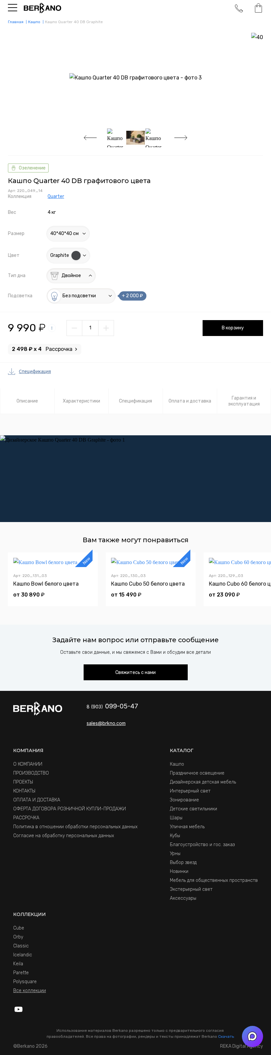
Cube (18, 928)
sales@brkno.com (106, 723)
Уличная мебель (187, 827)
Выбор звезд (183, 862)
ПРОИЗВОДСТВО (31, 773)
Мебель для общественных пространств (214, 880)
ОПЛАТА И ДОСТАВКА (36, 800)
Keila (18, 964)
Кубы (175, 836)
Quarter (56, 196)
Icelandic (22, 955)
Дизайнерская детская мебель (203, 782)
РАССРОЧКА (26, 818)
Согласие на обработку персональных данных (63, 836)
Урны (175, 853)
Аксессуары (183, 898)
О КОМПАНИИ (27, 764)
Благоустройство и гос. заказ (202, 844)
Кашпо (177, 764)
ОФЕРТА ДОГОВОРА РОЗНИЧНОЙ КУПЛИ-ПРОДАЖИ (69, 809)
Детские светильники (193, 809)
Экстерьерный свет (191, 889)
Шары (176, 818)
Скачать (226, 1036)
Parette (21, 973)
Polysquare (25, 981)
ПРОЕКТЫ (23, 782)
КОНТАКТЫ (24, 791)
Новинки (179, 871)
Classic (21, 946)
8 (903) (112, 706)
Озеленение (32, 168)
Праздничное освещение (197, 773)
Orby (18, 937)
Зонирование (184, 800)
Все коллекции (29, 990)
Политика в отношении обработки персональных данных (75, 827)
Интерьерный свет (190, 791)
